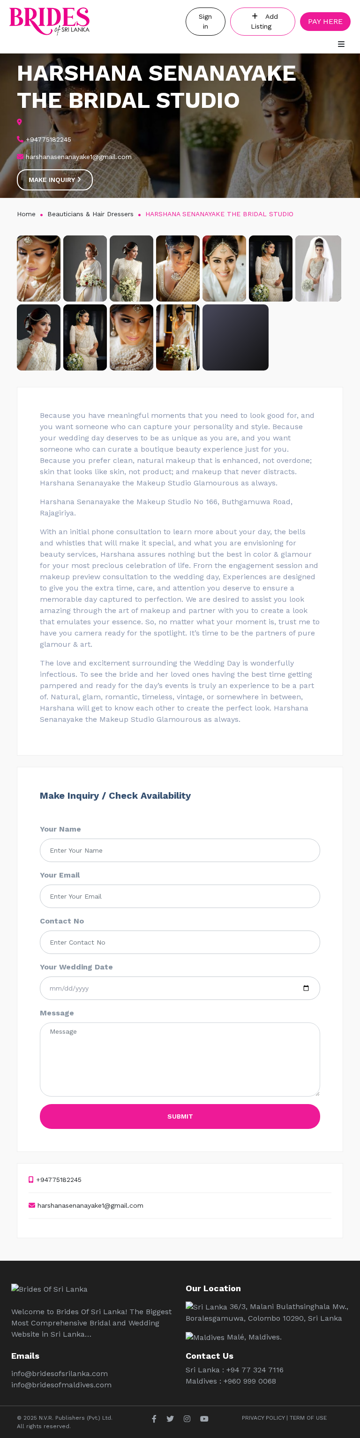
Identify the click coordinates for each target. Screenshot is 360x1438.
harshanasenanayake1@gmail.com (89, 1205)
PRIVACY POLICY (263, 1418)
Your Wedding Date (76, 966)
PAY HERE (325, 21)
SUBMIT (180, 1116)
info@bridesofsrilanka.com (59, 1373)
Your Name (60, 829)
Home (26, 214)
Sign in (205, 21)
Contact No (62, 920)
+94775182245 (58, 1179)
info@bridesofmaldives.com (61, 1384)
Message (57, 1012)
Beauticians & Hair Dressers (90, 214)
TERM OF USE (308, 1418)
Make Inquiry (53, 179)
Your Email (60, 874)
